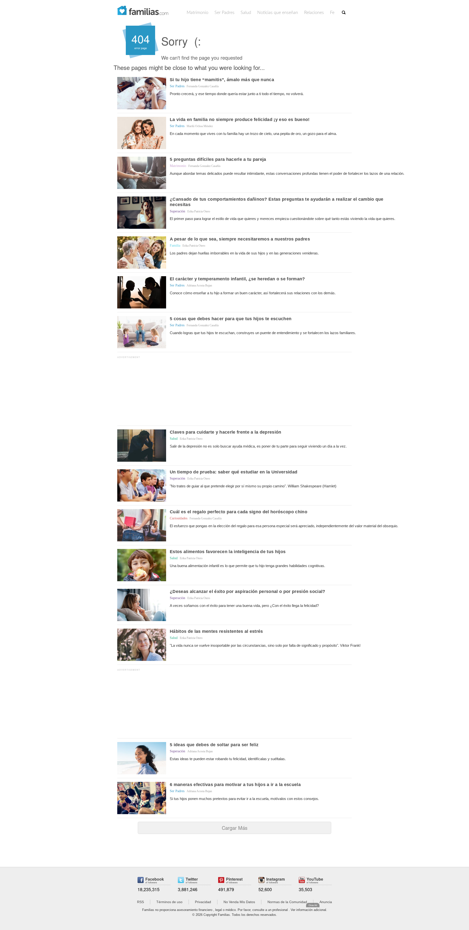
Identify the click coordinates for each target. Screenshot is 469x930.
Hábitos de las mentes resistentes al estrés (216, 631)
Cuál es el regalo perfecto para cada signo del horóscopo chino (238, 511)
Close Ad (313, 905)
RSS (140, 902)
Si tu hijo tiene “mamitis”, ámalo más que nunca (222, 79)
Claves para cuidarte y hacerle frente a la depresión (225, 432)
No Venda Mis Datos (239, 902)
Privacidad (203, 902)
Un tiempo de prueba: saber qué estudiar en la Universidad (233, 472)
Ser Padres (224, 13)
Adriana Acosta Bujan (199, 285)
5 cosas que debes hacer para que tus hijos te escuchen (230, 318)
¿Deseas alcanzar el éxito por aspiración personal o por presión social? (247, 591)
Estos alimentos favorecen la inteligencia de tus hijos (228, 551)
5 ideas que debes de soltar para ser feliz (214, 744)
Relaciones (314, 13)
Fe (332, 13)
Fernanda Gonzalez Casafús (203, 86)
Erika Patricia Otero (198, 211)
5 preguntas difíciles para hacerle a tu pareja (218, 159)
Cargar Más (234, 827)
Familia (175, 245)
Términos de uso (169, 902)
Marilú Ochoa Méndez (200, 126)
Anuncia (326, 902)
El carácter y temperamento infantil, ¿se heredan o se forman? (237, 278)
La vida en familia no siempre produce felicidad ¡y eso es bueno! (239, 119)
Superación (177, 211)
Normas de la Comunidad (287, 902)
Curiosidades (178, 518)
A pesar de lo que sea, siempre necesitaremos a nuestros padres (240, 239)
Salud (246, 13)
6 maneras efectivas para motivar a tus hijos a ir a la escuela (235, 784)
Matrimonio (197, 13)
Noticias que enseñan (277, 13)
